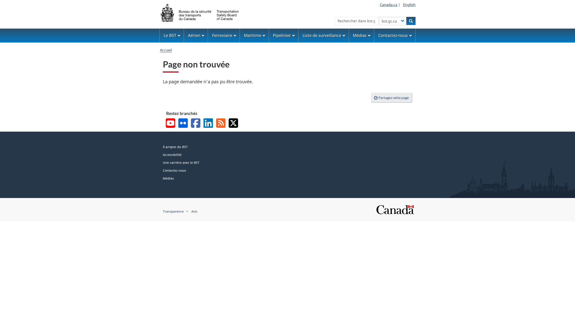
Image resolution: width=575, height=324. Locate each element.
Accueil (166, 50)
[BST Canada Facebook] (195, 124)
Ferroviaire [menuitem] (222, 35)
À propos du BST (175, 147)
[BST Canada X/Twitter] (233, 124)
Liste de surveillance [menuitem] (322, 35)
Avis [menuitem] (194, 211)
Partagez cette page (393, 97)
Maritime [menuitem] (252, 35)
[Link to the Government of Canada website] (395, 209)
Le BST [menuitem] (170, 35)
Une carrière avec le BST (181, 162)
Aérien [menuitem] (194, 35)
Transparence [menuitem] (173, 211)
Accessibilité (172, 155)
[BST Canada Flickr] (183, 124)
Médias (168, 178)
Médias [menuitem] (360, 35)
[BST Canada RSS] (221, 124)
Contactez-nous (174, 170)
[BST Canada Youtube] (170, 124)
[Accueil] (199, 12)
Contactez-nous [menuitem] (393, 35)
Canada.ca (388, 4)
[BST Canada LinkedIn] (208, 124)
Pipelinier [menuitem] (282, 35)
